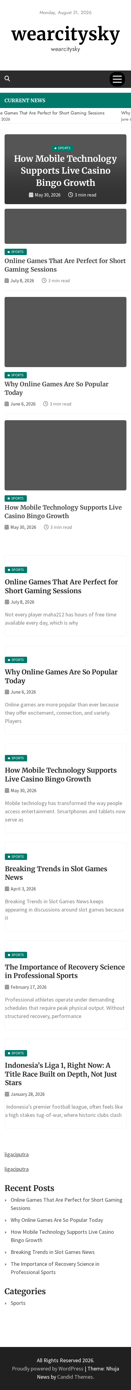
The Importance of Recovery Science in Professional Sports (65, 971)
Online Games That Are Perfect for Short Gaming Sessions (61, 586)
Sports (18, 1302)
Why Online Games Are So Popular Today (57, 1219)
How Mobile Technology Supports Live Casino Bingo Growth (65, 170)
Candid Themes (75, 1376)
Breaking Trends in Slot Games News (53, 1251)
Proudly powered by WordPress (48, 1368)
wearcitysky (65, 34)
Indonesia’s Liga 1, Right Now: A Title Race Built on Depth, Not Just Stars (61, 1074)
